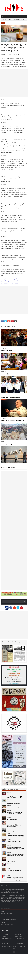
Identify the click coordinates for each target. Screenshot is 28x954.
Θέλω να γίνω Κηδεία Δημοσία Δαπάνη (11, 397)
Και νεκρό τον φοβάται (7, 350)
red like (9, 19)
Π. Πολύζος (18, 941)
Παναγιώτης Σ (5, 943)
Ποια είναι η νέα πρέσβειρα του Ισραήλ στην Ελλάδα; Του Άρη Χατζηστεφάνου (15, 855)
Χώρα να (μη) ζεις (5, 374)
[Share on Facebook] (2, 321)
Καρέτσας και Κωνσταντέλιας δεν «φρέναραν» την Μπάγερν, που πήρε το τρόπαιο (15, 848)
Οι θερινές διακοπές (6, 444)
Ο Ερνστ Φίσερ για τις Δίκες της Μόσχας (15, 831)
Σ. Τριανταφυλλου (19, 943)
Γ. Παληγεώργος (6, 936)
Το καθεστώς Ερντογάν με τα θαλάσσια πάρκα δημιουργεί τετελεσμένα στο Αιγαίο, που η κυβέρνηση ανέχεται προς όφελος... (16, 879)
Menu (3, 16)
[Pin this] (12, 321)
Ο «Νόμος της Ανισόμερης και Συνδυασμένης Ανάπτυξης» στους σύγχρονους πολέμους (14, 825)
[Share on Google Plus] (8, 321)
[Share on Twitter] (5, 321)
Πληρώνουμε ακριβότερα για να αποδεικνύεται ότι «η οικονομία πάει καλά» (15, 872)
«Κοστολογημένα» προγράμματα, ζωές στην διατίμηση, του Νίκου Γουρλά (16, 802)
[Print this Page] (15, 321)
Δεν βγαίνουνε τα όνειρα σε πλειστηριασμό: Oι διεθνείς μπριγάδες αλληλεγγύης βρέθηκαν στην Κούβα (15, 796)
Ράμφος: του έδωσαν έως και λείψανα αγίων (12, 420)
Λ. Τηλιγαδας (5, 941)
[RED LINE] (14, 7)
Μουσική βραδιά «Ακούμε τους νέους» (15, 866)
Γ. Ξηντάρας (18, 934)
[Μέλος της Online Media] (7, 607)
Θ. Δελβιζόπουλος (6, 938)
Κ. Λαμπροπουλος (19, 938)
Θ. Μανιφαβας (18, 936)
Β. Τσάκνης (5, 934)
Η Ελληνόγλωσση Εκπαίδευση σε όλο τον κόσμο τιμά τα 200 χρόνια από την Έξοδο (15, 836)
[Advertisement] (14, 83)
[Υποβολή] (24, 601)
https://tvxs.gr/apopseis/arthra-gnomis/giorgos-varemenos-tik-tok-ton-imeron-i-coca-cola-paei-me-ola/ (12, 281)
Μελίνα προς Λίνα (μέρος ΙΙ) (8, 467)
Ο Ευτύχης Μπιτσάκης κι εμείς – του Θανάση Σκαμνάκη (14, 861)
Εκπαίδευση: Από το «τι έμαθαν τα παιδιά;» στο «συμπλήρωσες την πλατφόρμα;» (14, 813)
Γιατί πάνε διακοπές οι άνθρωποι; (14, 807)
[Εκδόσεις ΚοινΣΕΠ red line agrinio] (14, 653)
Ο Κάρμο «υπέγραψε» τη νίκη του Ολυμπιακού (14, 842)
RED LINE (4, 19)
